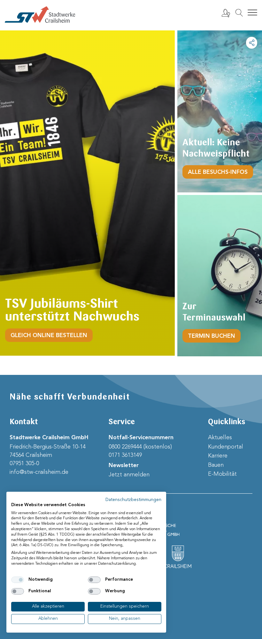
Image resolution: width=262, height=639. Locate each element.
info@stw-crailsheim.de (39, 472)
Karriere (217, 456)
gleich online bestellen (49, 335)
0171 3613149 (125, 455)
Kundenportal (225, 447)
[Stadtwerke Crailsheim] (40, 14)
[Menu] (252, 13)
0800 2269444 (125, 447)
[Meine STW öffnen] (225, 13)
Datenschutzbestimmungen (133, 500)
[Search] (239, 13)
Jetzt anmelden (129, 475)
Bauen (216, 465)
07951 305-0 (24, 463)
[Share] (251, 42)
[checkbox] (17, 580)
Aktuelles (220, 438)
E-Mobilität (222, 474)
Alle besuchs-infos (218, 172)
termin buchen (211, 336)
